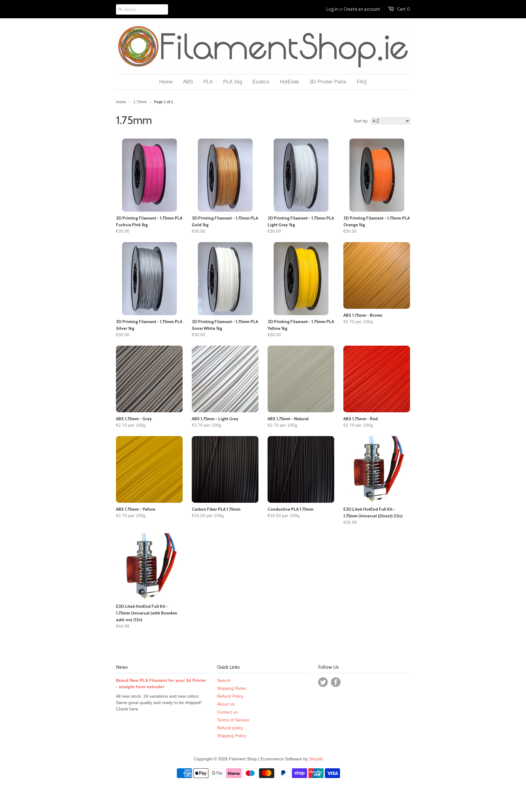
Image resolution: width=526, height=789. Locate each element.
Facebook (336, 682)
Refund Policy (230, 696)
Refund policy (230, 727)
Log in (332, 9)
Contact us (227, 712)
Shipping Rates (231, 688)
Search (224, 680)
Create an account (362, 9)
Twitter (323, 682)
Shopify (316, 758)
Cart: (403, 9)
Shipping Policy (231, 735)
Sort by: (361, 120)
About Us (226, 704)
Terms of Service (233, 719)
